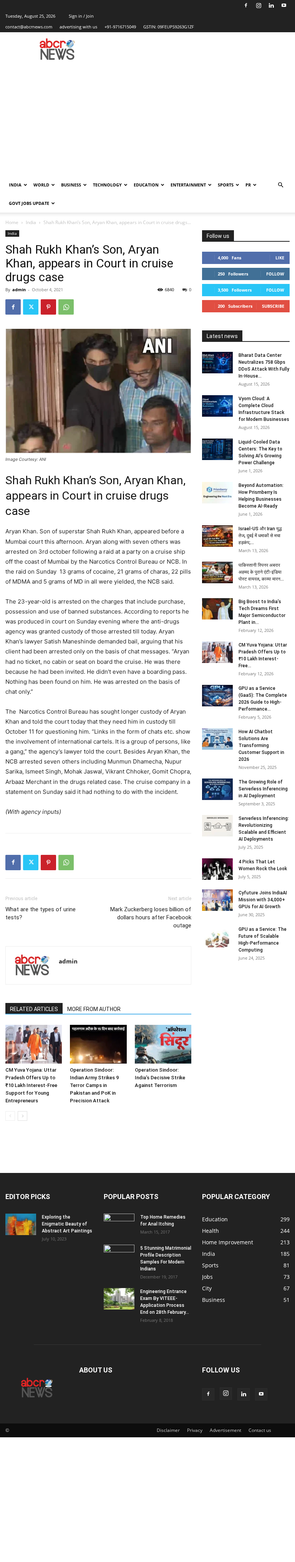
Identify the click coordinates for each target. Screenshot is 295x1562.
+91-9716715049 (120, 27)
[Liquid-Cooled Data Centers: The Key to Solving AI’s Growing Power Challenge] (217, 449)
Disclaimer (168, 1430)
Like (279, 258)
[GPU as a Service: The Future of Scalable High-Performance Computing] (217, 936)
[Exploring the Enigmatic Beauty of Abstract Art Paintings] (20, 1224)
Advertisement (225, 1430)
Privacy (194, 1430)
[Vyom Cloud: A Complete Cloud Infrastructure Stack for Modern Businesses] (217, 406)
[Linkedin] (271, 5)
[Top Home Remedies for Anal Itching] (119, 1224)
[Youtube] (284, 5)
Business (71, 185)
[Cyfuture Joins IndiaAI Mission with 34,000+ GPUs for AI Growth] (217, 900)
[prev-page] (10, 1116)
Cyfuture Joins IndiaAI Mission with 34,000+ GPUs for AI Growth (263, 899)
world (41, 185)
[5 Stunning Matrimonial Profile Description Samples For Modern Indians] (119, 1255)
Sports (226, 185)
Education (146, 185)
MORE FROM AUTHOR (94, 1009)
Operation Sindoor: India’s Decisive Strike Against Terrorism (160, 1077)
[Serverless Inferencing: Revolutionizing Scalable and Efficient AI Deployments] (217, 825)
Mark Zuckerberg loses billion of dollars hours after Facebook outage (150, 917)
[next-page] (22, 1116)
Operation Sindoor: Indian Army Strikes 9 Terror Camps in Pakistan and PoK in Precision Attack (94, 1085)
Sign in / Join (81, 16)
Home (11, 222)
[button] (280, 185)
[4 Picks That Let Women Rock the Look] (217, 869)
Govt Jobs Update (29, 203)
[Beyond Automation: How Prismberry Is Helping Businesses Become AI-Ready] (217, 492)
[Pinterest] (48, 307)
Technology (107, 185)
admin (19, 289)
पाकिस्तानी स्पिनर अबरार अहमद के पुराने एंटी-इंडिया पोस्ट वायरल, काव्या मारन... (261, 572)
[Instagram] (258, 5)
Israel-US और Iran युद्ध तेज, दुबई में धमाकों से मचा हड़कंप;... (260, 535)
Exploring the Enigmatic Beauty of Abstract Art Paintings (67, 1224)
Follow (275, 274)
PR (248, 185)
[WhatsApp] (66, 307)
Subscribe (273, 306)
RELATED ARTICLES (34, 1009)
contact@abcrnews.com (28, 27)
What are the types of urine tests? (40, 913)
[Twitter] (30, 307)
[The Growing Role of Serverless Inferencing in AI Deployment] (217, 789)
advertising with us (78, 27)
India (15, 185)
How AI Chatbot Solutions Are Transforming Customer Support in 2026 (261, 745)
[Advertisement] (147, 118)
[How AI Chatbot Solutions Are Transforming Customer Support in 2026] (217, 739)
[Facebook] (246, 5)
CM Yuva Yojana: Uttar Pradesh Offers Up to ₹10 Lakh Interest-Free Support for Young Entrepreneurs (31, 1085)
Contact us (260, 1430)
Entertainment (188, 185)
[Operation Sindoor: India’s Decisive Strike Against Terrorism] (163, 1044)
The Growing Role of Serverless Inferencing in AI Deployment (263, 788)
